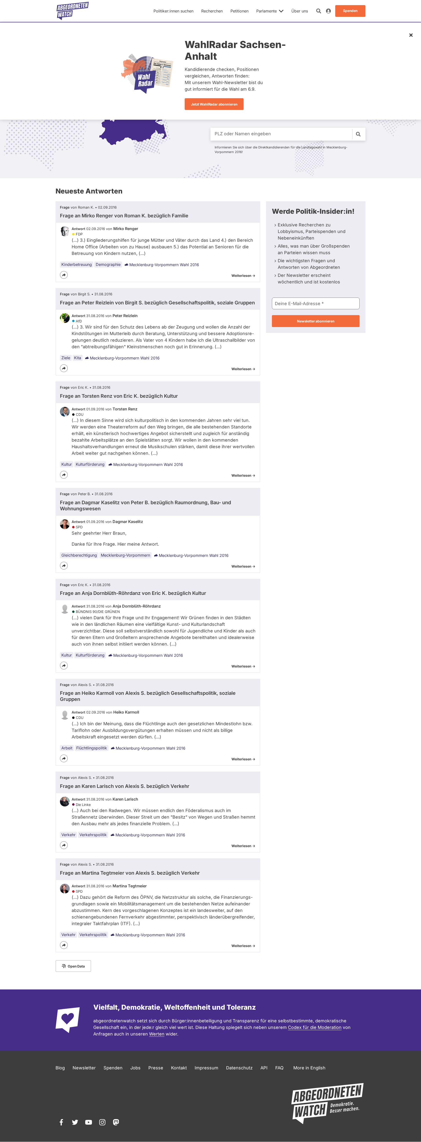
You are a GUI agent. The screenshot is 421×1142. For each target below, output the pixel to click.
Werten (156, 1033)
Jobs (135, 1067)
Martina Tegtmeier (130, 885)
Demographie (108, 264)
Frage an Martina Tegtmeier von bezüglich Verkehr (130, 873)
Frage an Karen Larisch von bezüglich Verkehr (124, 786)
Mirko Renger (125, 228)
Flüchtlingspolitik (91, 747)
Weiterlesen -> (243, 275)
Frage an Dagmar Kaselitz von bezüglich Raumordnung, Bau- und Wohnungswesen (145, 506)
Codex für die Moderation (315, 1027)
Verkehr (68, 834)
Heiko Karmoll (126, 712)
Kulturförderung (90, 464)
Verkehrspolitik (93, 834)
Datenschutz (239, 1067)
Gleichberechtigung (79, 555)
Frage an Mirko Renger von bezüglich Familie (124, 216)
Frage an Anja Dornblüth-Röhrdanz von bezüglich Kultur (133, 593)
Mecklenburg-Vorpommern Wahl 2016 (164, 264)
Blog (60, 1067)
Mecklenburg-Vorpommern (125, 555)
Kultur (66, 464)
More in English (309, 1067)
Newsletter (84, 1067)
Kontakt (179, 1067)
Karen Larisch (125, 799)
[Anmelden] (328, 11)
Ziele (65, 357)
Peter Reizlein (125, 315)
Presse (155, 1067)
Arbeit (66, 747)
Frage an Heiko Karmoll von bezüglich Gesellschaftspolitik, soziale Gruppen (148, 696)
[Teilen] (64, 275)
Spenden (113, 1067)
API (264, 1067)
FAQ (279, 1067)
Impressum (206, 1067)
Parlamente (266, 11)
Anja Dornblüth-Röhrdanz (137, 606)
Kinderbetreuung (76, 264)
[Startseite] (73, 11)
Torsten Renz (125, 408)
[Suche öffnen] (319, 11)
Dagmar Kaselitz (128, 521)
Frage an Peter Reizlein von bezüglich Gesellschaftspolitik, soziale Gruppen (157, 303)
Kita (77, 357)
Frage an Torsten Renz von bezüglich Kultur (119, 396)
